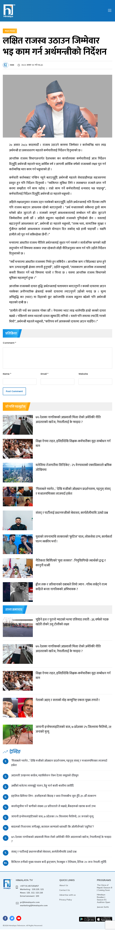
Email (44, 374)
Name (7, 374)
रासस (12, 65)
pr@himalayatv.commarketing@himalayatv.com (34, 904)
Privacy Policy (65, 899)
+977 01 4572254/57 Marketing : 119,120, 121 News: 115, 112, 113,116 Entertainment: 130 (32, 891)
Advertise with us (67, 895)
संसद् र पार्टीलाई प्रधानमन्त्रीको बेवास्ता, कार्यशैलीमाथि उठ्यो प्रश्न (43, 851)
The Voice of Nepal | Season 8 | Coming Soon (104, 887)
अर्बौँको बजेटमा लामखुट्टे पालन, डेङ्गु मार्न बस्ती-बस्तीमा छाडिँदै (42, 785)
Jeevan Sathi (103, 907)
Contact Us (64, 890)
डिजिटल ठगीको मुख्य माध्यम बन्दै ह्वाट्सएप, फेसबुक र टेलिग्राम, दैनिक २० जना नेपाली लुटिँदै (58, 861)
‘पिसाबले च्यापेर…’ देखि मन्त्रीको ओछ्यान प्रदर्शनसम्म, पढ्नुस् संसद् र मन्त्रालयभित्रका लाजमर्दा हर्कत (59, 763)
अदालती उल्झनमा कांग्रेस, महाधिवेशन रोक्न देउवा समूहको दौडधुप (45, 775)
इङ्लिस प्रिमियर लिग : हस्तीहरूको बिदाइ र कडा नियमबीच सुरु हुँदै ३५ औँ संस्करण (53, 795)
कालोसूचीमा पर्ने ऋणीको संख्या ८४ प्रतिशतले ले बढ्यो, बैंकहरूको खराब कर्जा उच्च (53, 806)
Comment (9, 342)
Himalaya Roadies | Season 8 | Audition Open (103, 898)
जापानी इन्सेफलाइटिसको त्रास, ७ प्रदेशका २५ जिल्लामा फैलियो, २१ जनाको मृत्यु (52, 816)
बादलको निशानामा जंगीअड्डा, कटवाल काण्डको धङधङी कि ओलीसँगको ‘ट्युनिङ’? (52, 826)
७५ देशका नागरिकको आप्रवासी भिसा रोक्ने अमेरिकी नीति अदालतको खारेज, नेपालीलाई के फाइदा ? (61, 839)
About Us (63, 885)
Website (83, 374)
